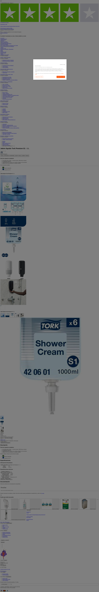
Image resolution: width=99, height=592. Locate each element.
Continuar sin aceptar (62, 64)
